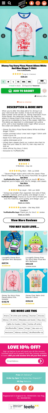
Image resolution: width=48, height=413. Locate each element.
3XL (29, 82)
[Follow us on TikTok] (31, 388)
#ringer (27, 328)
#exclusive (9, 332)
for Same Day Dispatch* (24, 378)
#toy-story (41, 320)
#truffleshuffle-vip (36, 332)
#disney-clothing (21, 332)
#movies (41, 316)
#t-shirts (13, 320)
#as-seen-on (37, 328)
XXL (23, 82)
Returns (24, 381)
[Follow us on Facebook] (17, 388)
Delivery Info (41, 96)
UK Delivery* (24, 375)
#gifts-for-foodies (13, 324)
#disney (5, 320)
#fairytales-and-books (27, 320)
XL (18, 82)
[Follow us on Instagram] (24, 388)
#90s (24, 324)
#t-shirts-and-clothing (19, 316)
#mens (6, 316)
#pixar (21, 328)
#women (33, 316)
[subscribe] (40, 361)
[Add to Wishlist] (44, 91)
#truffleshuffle (11, 328)
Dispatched (31, 86)
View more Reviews (24, 220)
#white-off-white (34, 324)
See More (24, 177)
